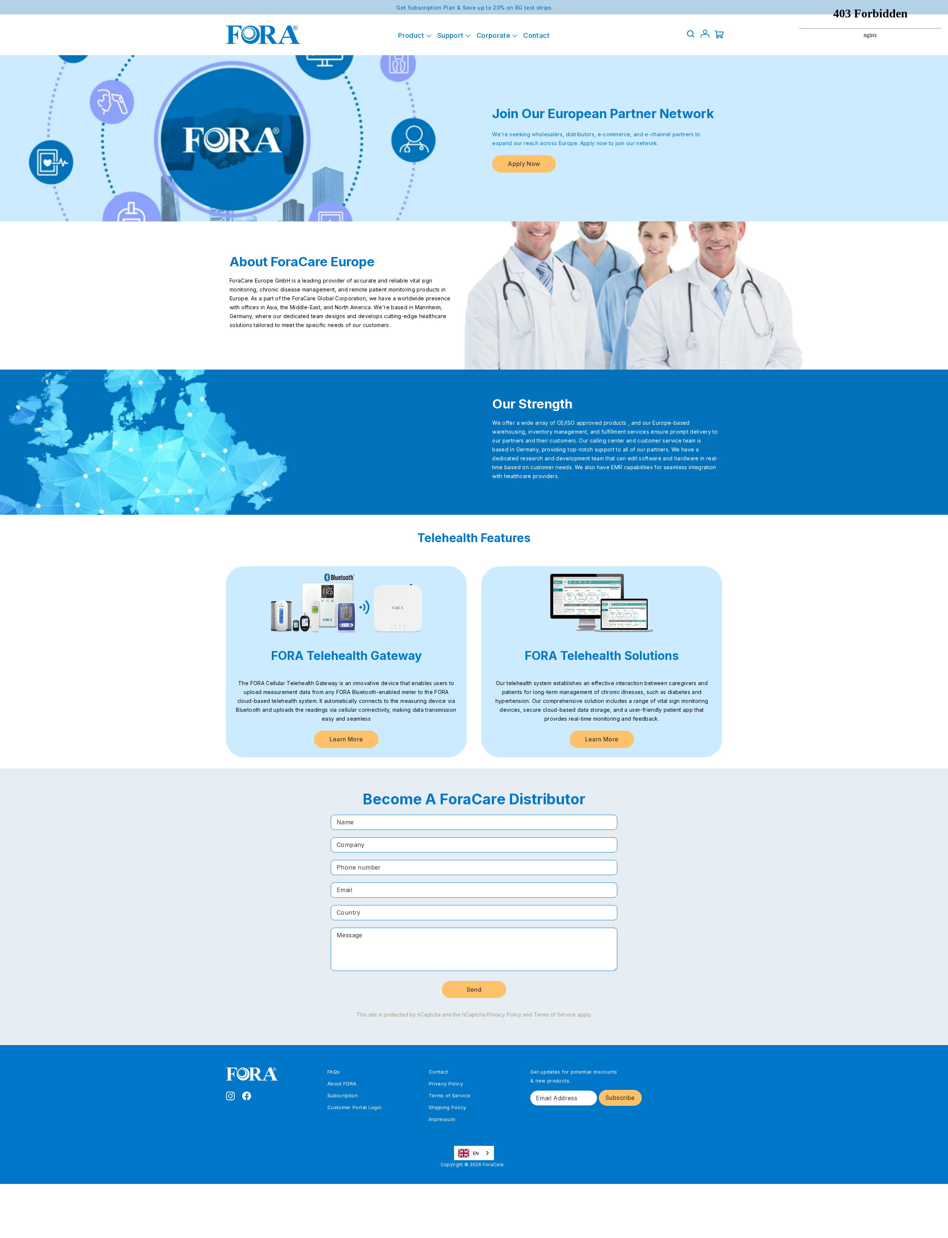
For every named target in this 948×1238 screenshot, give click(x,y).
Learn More (346, 739)
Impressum (442, 1119)
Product (412, 35)
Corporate (495, 35)
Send (474, 989)
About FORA (342, 1084)
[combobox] (474, 1153)
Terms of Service (555, 1014)
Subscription (342, 1095)
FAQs (333, 1072)
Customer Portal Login (354, 1107)
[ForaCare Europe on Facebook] (246, 1095)
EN (476, 1153)
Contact (536, 35)
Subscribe (620, 1097)
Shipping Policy (447, 1107)
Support (451, 35)
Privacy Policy (504, 1014)
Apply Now (524, 163)
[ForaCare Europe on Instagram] (230, 1095)
